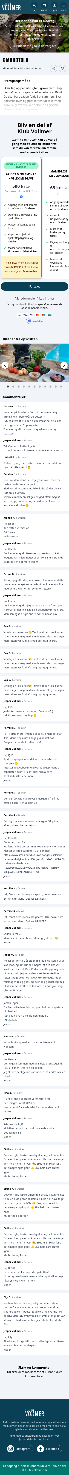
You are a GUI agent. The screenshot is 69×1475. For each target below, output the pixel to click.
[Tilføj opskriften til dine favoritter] (62, 68)
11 (61, 386)
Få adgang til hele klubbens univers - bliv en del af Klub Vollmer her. (34, 1468)
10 (56, 386)
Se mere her (30, 271)
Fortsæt (34, 286)
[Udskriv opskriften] (53, 68)
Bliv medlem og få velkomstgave (34, 46)
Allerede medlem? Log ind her (34, 298)
